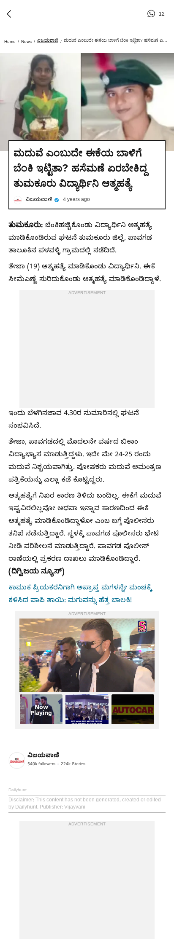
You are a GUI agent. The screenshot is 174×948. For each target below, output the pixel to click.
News (26, 41)
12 (152, 14)
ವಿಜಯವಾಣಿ (47, 40)
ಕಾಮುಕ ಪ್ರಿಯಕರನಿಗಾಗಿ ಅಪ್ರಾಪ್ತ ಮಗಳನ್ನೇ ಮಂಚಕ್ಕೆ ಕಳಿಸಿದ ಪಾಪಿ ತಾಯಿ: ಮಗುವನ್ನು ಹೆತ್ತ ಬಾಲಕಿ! (80, 595)
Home (10, 41)
